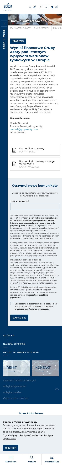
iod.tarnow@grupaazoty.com (44, 283)
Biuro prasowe (42, 28)
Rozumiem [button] (10, 448)
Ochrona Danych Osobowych (19, 380)
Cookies (33, 435)
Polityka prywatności (14, 386)
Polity (23, 435)
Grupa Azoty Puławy (19, 28)
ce (27, 435)
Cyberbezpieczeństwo (15, 398)
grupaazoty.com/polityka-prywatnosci (31, 309)
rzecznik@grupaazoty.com (24, 129)
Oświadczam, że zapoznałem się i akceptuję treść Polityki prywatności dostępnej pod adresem (36, 306)
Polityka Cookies (12, 392)
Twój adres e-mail (19, 201)
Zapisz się (19, 317)
